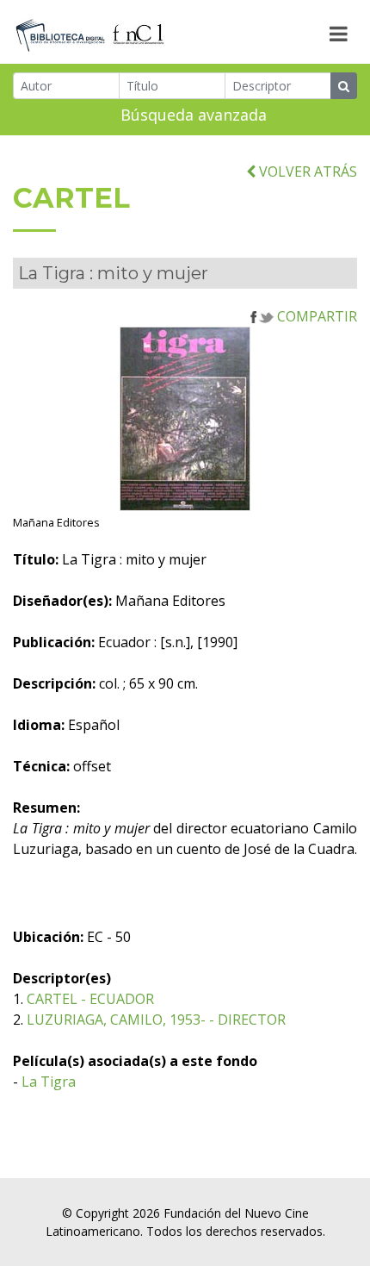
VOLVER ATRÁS (306, 171)
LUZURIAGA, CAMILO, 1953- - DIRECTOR (156, 1019)
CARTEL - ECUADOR (90, 998)
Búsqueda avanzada (193, 114)
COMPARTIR (315, 316)
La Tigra (49, 1081)
